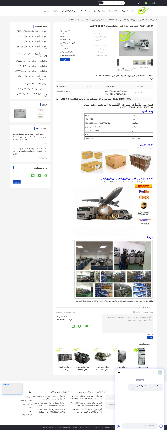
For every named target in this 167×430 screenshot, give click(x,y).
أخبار (133, 11)
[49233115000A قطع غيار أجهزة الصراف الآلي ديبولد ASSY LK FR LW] (136, 44)
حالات (141, 11)
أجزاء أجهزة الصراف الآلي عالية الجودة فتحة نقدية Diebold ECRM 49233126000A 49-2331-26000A (102, 368)
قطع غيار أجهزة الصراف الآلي (35, 36)
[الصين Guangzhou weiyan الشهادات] (20, 113)
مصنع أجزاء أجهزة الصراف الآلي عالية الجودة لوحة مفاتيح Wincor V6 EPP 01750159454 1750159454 (86, 397)
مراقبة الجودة (114, 11)
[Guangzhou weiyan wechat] (34, 175)
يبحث (100, 3)
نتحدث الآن (141, 3)
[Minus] (118, 372)
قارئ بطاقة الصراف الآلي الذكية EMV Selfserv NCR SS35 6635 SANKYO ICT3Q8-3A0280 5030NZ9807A (52, 411)
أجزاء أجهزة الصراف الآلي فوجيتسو (33, 61)
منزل (154, 20)
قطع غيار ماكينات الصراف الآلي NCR (32, 88)
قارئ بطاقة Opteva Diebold (84, 301)
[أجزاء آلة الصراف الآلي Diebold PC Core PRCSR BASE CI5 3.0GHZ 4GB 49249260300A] (122, 356)
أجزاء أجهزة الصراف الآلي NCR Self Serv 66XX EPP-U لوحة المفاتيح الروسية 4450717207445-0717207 (87, 411)
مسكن (46, 11)
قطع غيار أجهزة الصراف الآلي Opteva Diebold (134, 301)
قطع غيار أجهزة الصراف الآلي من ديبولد (129, 20)
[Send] (119, 426)
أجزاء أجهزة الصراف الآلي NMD (34, 66)
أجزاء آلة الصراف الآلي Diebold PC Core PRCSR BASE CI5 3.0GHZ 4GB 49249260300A (122, 368)
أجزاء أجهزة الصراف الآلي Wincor (33, 71)
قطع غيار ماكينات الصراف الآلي (34, 31)
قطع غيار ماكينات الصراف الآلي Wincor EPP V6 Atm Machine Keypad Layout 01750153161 (86, 404)
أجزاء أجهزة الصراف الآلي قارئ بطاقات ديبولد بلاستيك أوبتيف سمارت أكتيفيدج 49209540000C (49, 397)
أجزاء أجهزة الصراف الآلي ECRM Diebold (106, 301)
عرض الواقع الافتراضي (70, 11)
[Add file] (161, 426)
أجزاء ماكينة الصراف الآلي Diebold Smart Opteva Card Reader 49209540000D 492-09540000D (82, 368)
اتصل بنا (125, 11)
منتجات (55, 11)
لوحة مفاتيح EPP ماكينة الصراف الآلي (32, 93)
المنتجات (148, 20)
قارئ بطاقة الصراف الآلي (37, 83)
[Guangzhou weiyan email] (47, 175)
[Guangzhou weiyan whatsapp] (41, 175)
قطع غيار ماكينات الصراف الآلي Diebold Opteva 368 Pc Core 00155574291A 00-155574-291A (142, 368)
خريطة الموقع (27, 414)
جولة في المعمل (99, 11)
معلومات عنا (85, 11)
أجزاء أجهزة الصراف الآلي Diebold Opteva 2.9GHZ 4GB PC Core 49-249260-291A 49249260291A (65, 368)
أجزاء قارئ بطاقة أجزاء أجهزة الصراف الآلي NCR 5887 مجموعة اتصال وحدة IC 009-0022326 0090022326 (49, 404)
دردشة (63, 60)
